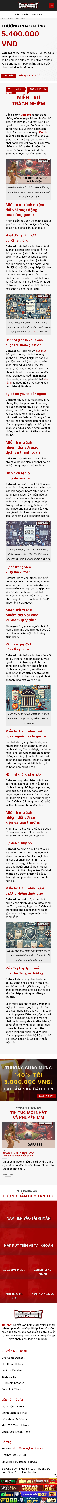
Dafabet (25, 114)
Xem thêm (8, 1175)
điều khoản (44, 132)
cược (33, 331)
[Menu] (51, 5)
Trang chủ (14, 89)
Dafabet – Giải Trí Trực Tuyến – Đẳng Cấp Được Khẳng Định (18, 1154)
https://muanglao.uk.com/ (27, 1448)
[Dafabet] (28, 5)
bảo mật (41, 350)
